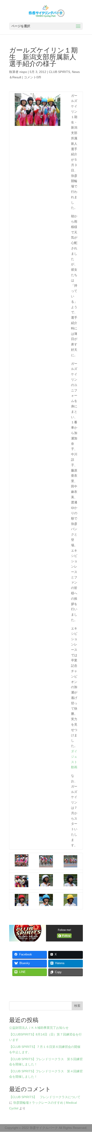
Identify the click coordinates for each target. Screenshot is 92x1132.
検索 (77, 1005)
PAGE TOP (85, 1094)
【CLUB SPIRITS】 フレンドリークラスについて (44, 1097)
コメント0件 (32, 77)
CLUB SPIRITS (59, 72)
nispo (23, 72)
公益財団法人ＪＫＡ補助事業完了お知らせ (39, 1027)
